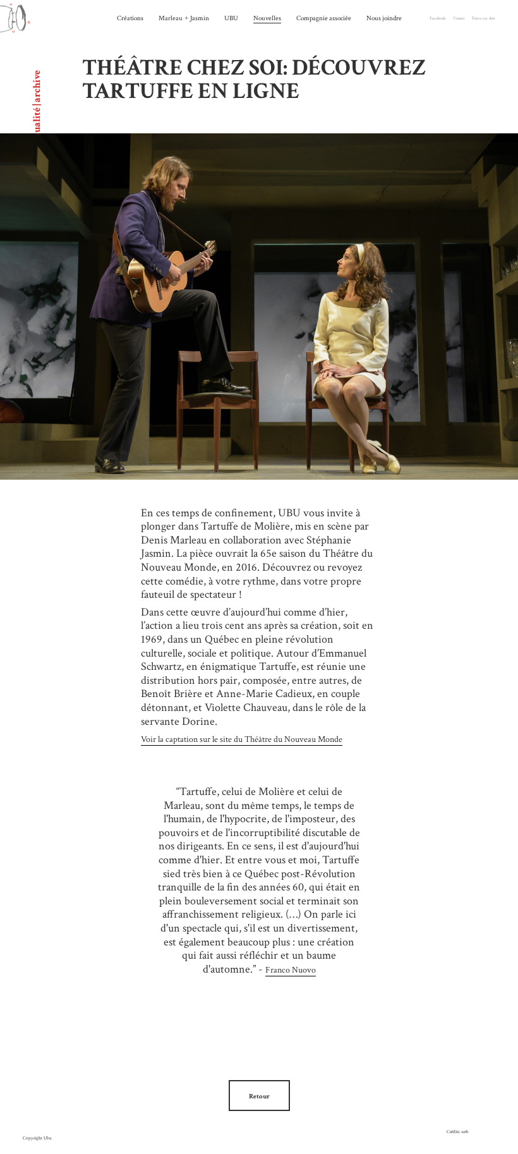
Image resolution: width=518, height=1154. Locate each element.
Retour (259, 1096)
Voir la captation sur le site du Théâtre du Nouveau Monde (241, 739)
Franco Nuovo (290, 970)
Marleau (171, 18)
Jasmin (199, 18)
